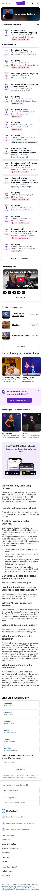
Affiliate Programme (10, 848)
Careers (5, 861)
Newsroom (6, 857)
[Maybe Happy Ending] (11, 369)
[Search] (27, 3)
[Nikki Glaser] (11, 425)
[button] (8, 3)
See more (21, 346)
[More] (37, 10)
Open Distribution (9, 844)
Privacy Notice (15, 888)
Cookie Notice (27, 888)
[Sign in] (32, 3)
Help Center (7, 871)
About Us (6, 839)
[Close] (38, 390)
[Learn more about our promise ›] (10, 811)
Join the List (20, 769)
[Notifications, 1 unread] (38, 3)
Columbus (16, 25)
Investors (6, 853)
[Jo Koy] (31, 425)
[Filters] (38, 24)
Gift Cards (6, 875)
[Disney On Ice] (31, 369)
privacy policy (8, 777)
